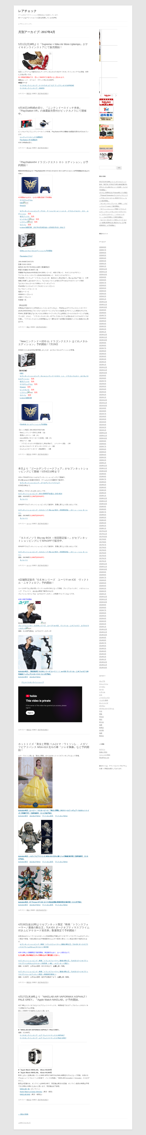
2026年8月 (102, 247)
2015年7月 (102, 610)
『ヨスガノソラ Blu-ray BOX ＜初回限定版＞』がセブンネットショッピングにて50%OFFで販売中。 (53, 539)
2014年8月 (102, 640)
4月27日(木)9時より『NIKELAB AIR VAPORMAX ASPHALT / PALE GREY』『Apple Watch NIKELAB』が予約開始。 (52, 998)
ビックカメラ (24, 219)
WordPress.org (104, 758)
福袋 (100, 733)
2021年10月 (103, 405)
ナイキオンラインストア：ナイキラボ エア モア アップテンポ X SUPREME (47, 85)
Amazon (23, 205)
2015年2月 (102, 624)
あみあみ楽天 (23, 677)
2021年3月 (102, 424)
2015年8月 (102, 607)
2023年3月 (102, 359)
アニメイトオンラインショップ (32, 682)
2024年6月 (102, 318)
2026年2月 (102, 263)
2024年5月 (102, 321)
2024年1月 (102, 332)
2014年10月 (103, 635)
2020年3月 (102, 457)
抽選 (100, 725)
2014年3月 (102, 654)
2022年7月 (102, 381)
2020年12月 (103, 433)
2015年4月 (102, 618)
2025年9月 (102, 277)
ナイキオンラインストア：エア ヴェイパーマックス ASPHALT (42, 1035)
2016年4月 (102, 586)
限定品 (29, 93)
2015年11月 (103, 599)
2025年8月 (102, 280)
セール (29, 523)
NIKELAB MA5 (25, 1094)
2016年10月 (103, 569)
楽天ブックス (24, 216)
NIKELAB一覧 (25, 1089)
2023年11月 (103, 337)
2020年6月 (102, 449)
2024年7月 (102, 315)
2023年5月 (102, 354)
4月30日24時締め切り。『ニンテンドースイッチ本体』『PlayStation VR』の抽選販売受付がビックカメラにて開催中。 (52, 110)
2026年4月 (102, 258)
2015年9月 (102, 605)
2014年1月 (102, 659)
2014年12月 (103, 629)
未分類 (101, 730)
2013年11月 (103, 665)
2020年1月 (102, 463)
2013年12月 (103, 662)
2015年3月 (102, 621)
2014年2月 (102, 657)
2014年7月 (102, 643)
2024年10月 (103, 307)
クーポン (102, 687)
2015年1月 (102, 626)
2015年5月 (102, 616)
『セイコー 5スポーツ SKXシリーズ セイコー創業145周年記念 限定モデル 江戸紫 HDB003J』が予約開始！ (113, 222)
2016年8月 (102, 575)
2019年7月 (102, 479)
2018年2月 (102, 525)
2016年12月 (103, 564)
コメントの (104, 755)
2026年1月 (102, 266)
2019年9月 (102, 474)
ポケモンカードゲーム (106, 708)
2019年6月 (102, 482)
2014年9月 (102, 637)
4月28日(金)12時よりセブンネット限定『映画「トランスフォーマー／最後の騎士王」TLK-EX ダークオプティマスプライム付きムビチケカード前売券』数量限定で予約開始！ (54, 927)
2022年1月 (102, 397)
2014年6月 (102, 646)
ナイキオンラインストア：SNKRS (32, 88)
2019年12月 (103, 465)
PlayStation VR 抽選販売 (28, 140)
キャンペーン (103, 684)
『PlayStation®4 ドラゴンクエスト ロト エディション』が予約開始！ (53, 164)
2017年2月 (102, 558)
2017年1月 (102, 561)
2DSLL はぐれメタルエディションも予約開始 (36, 251)
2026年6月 (102, 253)
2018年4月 (102, 520)
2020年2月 (102, 460)
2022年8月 (102, 378)
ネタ (100, 695)
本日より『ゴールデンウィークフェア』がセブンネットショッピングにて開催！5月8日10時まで (53, 470)
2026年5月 (102, 255)
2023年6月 (102, 351)
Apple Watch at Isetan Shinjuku (31, 1092)
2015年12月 (103, 596)
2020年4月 (102, 455)
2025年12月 (103, 269)
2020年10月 (103, 438)
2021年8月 (102, 411)
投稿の (103, 752)
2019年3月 (102, 490)
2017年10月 (103, 536)
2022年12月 (103, 367)
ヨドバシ (23, 225)
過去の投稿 (23, 1114)
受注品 (101, 717)
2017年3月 (102, 556)
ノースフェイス (104, 697)
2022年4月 (102, 389)
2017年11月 (103, 534)
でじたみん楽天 (47, 816)
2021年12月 (103, 400)
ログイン (102, 749)
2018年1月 (102, 528)
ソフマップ (24, 222)
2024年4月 (102, 323)
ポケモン (102, 706)
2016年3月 (102, 588)
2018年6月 (102, 515)
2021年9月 (102, 408)
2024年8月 (102, 313)
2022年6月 (102, 384)
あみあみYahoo (35, 677)
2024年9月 (102, 310)
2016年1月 (102, 594)
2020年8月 (102, 444)
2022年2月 (102, 394)
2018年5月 (102, 517)
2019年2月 (102, 493)
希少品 (29, 148)
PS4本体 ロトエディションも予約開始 (33, 424)
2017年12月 (103, 531)
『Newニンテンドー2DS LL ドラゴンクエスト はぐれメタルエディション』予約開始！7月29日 (53, 343)
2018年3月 (102, 523)
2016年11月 (103, 566)
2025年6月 (102, 285)
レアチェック (27, 11)
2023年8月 (102, 345)
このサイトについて (24, 1123)
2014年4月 (102, 651)
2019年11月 (103, 468)
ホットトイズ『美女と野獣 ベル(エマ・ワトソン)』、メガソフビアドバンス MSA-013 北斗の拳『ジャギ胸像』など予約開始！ (53, 747)
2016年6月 (102, 580)
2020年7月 (102, 446)
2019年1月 (102, 495)
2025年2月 (102, 296)
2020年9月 (102, 441)
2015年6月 (102, 613)
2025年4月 (102, 291)
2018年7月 (102, 512)
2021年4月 (102, 422)
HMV (21, 203)
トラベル (102, 692)
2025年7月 (102, 283)
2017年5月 (102, 550)
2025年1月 (102, 299)
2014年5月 (102, 648)
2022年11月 (103, 370)
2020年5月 (102, 452)
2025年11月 (103, 272)
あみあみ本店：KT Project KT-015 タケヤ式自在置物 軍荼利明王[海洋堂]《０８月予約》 (50, 902)
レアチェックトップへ (25, 24)
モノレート (24, 499)
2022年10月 (103, 373)
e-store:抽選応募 (26, 398)
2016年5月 (102, 583)
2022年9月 (102, 375)
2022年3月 (102, 392)
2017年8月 (102, 542)
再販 (100, 714)
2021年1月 (102, 430)
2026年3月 (102, 261)
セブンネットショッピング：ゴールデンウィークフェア (40, 483)
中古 (100, 711)
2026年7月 (102, 250)
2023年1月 (102, 364)
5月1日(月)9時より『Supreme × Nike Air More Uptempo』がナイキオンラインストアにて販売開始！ (53, 46)
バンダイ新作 (103, 700)
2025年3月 (102, 293)
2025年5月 (102, 288)
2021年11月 (103, 403)
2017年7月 (102, 545)
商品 (28, 327)
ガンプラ (102, 681)
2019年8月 (102, 476)
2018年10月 (103, 504)
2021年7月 (102, 414)
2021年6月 (102, 416)
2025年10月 (103, 274)
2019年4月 (102, 487)
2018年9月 (102, 506)
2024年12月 (103, 302)
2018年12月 (103, 498)
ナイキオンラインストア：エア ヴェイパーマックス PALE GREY (43, 1038)
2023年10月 (103, 340)
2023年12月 (103, 334)
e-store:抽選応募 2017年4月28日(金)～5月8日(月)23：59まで (42, 227)
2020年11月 (103, 435)
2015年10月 (103, 602)
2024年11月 (103, 304)
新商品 (101, 727)
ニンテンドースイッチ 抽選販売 (31, 137)
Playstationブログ (26, 256)
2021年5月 (102, 419)
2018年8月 (102, 509)
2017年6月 (102, 547)
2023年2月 (102, 362)
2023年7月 (102, 348)
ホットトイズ (103, 703)
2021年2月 (102, 427)
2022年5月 (102, 386)
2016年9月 (102, 572)
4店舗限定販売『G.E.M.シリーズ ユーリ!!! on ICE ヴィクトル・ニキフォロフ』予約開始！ (53, 581)
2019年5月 (102, 485)
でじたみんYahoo (61, 816)
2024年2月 (102, 329)
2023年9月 (102, 343)
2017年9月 (102, 539)
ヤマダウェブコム (26, 200)
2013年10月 (103, 667)
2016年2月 (102, 591)
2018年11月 (103, 501)
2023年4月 (102, 356)
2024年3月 (102, 326)
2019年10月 (103, 471)
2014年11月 (103, 632)
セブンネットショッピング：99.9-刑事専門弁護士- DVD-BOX (40, 494)
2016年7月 (102, 577)
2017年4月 (102, 553)
